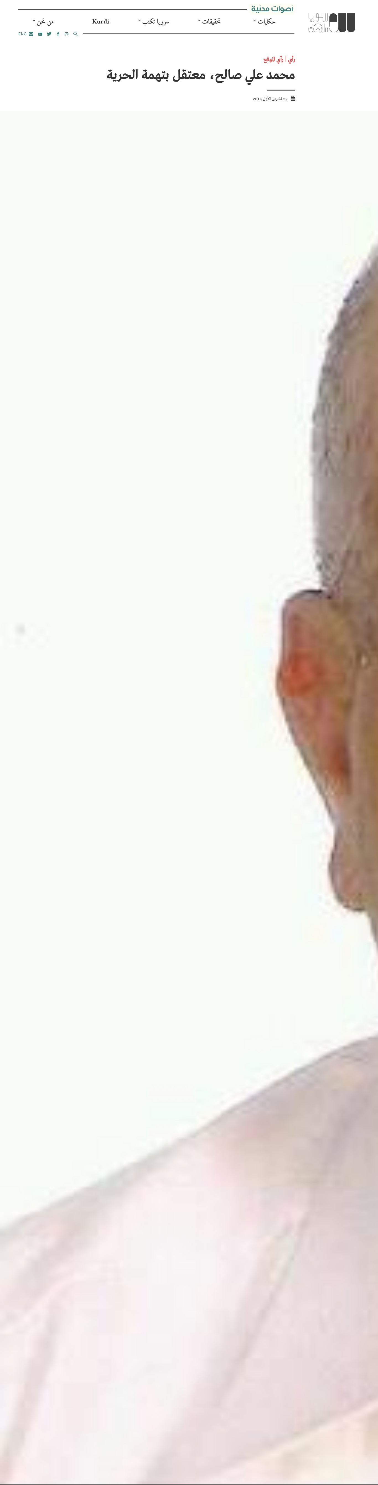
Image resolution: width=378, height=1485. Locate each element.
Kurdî (100, 22)
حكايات (267, 22)
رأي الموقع (273, 59)
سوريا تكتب (156, 22)
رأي (291, 59)
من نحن (45, 22)
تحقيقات (211, 22)
